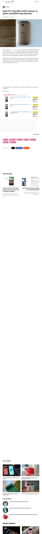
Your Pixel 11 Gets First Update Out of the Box (18, 501)
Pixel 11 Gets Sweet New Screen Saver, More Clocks (11, 478)
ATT (5, 139)
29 (6, 17)
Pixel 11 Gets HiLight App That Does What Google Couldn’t (10, 494)
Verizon (13, 142)
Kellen (7, 6)
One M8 (33, 139)
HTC (26, 139)
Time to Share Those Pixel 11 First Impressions (30, 493)
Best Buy (12, 139)
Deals (20, 139)
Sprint (6, 142)
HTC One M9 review (15, 49)
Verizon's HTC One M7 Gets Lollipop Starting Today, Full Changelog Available (11, 189)
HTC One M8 (14, 51)
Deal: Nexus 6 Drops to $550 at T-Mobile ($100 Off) (31, 189)
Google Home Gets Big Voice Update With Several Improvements (29, 478)
